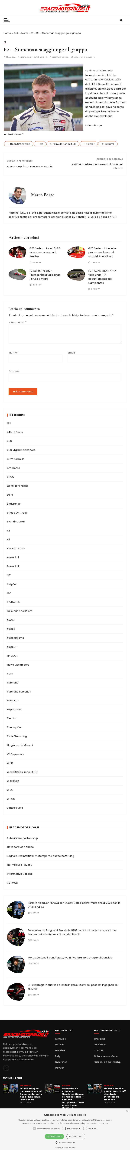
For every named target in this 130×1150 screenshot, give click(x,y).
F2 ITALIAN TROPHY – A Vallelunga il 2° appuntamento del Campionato (102, 277)
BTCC (10, 477)
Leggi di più (103, 1123)
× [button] (127, 1111)
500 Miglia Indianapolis (21, 450)
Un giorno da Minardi (20, 745)
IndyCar (12, 584)
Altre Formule (15, 459)
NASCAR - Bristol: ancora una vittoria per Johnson (97, 166)
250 (9, 441)
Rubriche (12, 682)
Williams (109, 144)
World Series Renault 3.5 (22, 772)
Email (72, 352)
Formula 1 (13, 557)
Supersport (14, 709)
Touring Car (14, 727)
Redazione (100, 1044)
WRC (10, 790)
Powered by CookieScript (65, 1148)
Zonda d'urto (15, 808)
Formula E (13, 566)
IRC (9, 593)
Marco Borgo (61, 57)
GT (9, 575)
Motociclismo (15, 638)
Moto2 (11, 620)
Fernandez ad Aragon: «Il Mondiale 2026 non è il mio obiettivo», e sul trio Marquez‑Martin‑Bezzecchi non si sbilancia (73, 1098)
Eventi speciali (16, 521)
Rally (10, 673)
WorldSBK (13, 781)
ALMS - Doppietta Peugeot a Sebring (30, 166)
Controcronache (17, 486)
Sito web (14, 371)
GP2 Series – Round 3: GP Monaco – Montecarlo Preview (44, 252)
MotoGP (12, 647)
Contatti (12, 883)
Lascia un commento (84, 57)
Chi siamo (99, 1038)
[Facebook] (6, 1068)
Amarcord (13, 468)
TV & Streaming (17, 736)
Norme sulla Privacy (19, 865)
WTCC (11, 799)
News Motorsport (18, 665)
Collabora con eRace (20, 847)
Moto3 (11, 629)
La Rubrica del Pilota (19, 611)
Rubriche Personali (19, 691)
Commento (17, 322)
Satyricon (13, 700)
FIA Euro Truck (16, 548)
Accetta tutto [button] (54, 1136)
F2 (5, 42)
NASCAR (12, 656)
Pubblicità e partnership (22, 838)
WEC (10, 763)
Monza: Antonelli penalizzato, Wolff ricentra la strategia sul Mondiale (70, 957)
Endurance (14, 504)
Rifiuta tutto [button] (75, 1136)
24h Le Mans (15, 432)
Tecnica (12, 718)
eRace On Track (17, 513)
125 (9, 423)
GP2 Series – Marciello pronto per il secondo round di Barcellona (102, 252)
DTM (10, 495)
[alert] (65, 1129)
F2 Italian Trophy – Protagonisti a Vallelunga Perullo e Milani (44, 275)
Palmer (90, 144)
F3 (8, 539)
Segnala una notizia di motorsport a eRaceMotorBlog (40, 856)
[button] (65, 1142)
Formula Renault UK (64, 144)
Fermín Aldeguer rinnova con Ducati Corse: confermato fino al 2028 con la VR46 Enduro (31, 1094)
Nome (14, 352)
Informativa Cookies (19, 874)
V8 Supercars (15, 754)
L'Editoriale (13, 602)
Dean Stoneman (20, 144)
